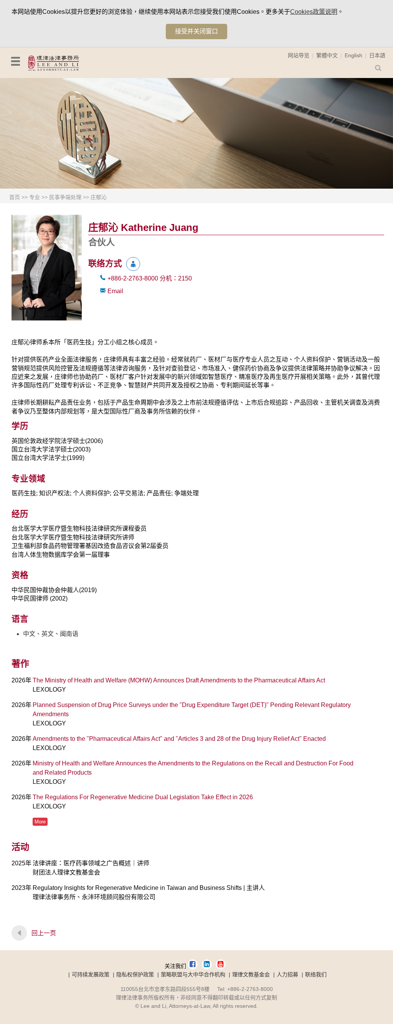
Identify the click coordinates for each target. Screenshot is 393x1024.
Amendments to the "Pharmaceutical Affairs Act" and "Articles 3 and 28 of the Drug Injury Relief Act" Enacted (179, 738)
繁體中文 (327, 55)
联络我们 (316, 974)
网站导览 (298, 55)
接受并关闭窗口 (196, 31)
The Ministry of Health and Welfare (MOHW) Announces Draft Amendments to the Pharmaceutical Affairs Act (179, 680)
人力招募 (287, 974)
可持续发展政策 (90, 974)
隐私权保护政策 (135, 974)
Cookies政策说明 (313, 11)
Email (115, 291)
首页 (14, 197)
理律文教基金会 (251, 974)
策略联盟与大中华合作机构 (193, 974)
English (353, 55)
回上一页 (43, 933)
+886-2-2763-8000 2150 (149, 278)
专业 (34, 197)
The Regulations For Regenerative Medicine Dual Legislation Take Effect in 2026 (143, 797)
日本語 (377, 55)
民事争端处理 (65, 197)
